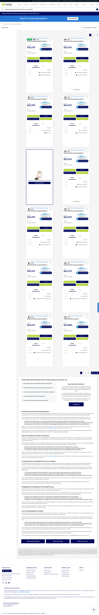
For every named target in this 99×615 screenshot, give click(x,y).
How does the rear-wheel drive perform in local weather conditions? (39, 392)
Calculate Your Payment (33, 58)
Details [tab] (36, 65)
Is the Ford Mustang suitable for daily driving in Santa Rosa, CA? (38, 387)
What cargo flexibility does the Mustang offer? (34, 396)
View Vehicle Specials (33, 541)
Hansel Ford (4, 613)
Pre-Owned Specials (31, 578)
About (81, 567)
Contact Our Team (82, 541)
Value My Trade (65, 570)
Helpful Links (66, 567)
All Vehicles (48, 567)
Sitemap (20, 613)
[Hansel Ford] (8, 4)
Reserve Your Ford (30, 572)
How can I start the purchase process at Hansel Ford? (36, 400)
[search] (97, 5)
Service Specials (65, 576)
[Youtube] (9, 582)
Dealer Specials (29, 574)
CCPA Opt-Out (37, 613)
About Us (81, 570)
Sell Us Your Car (65, 572)
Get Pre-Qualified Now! (39, 182)
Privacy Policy (10, 613)
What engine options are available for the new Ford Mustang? (38, 383)
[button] (36, 39)
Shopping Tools (31, 567)
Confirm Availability (45, 118)
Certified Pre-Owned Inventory (51, 574)
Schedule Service (66, 574)
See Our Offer (72, 18)
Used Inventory (47, 572)
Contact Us (76, 404)
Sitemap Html (26, 613)
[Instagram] (6, 582)
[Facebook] (3, 582)
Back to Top (95, 373)
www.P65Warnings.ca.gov (24, 592)
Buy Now (45, 58)
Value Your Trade (58, 541)
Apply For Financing (30, 570)
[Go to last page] (97, 35)
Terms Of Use (16, 613)
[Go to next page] (95, 35)
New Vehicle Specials (31, 576)
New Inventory (47, 570)
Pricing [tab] (43, 65)
